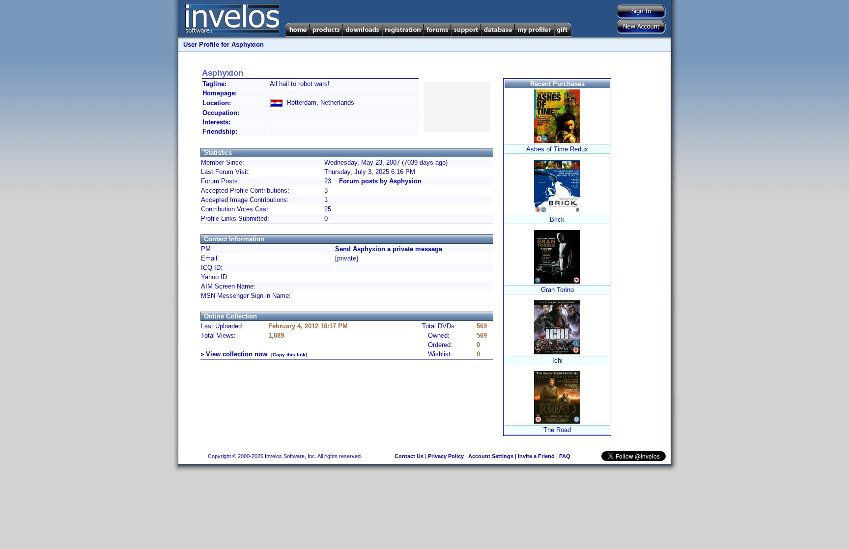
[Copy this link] (289, 354)
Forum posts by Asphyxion (380, 181)
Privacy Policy (446, 456)
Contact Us (409, 456)
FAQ (564, 456)
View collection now (236, 354)
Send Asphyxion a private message (388, 249)
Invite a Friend (536, 456)
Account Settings (490, 456)
